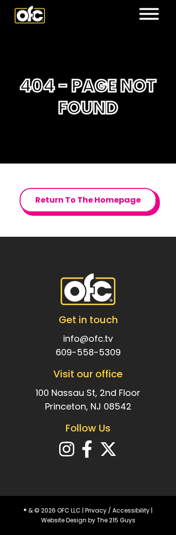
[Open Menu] (149, 15)
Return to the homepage (88, 200)
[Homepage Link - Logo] (30, 14)
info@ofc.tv (88, 338)
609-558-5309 (88, 352)
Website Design (64, 520)
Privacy (96, 510)
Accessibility (131, 510)
